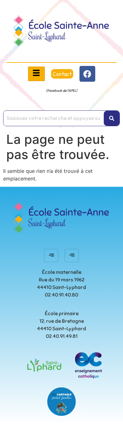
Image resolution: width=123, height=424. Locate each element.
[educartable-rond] (61, 401)
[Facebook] (87, 74)
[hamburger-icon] (36, 74)
